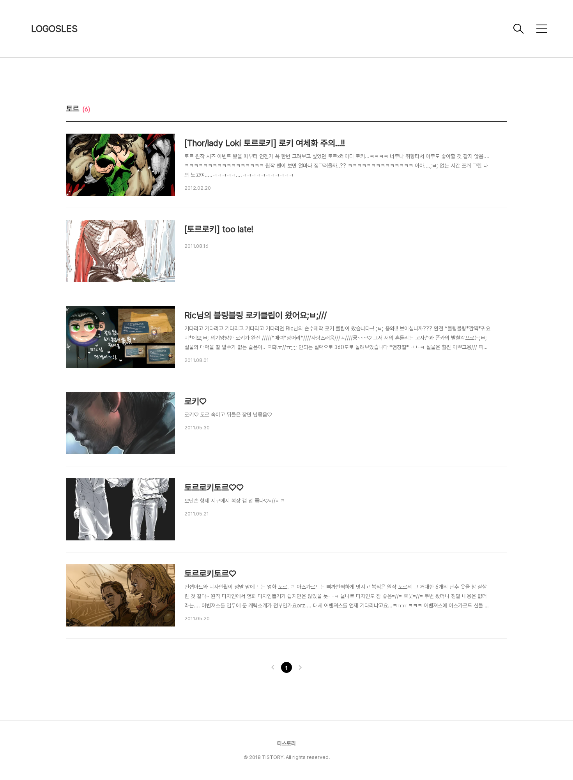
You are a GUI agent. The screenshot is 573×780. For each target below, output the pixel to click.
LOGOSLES (54, 28)
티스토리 (286, 743)
